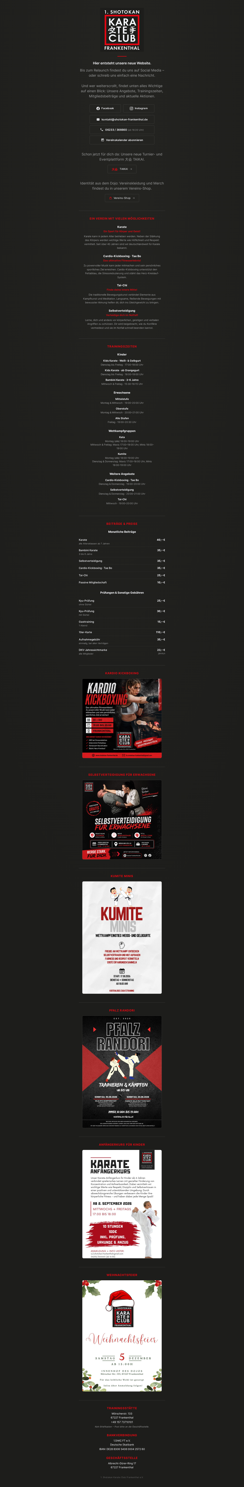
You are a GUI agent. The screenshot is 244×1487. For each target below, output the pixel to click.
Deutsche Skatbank (122, 1444)
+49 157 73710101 (122, 1422)
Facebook (107, 108)
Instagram (141, 108)
